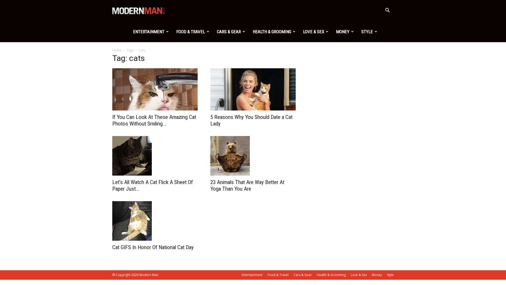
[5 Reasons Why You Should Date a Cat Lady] (253, 89)
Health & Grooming (272, 31)
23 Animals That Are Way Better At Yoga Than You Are (247, 185)
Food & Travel (190, 31)
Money (342, 31)
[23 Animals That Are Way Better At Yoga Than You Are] (253, 156)
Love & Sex (313, 31)
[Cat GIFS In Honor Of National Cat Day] (155, 221)
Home (116, 50)
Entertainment (148, 31)
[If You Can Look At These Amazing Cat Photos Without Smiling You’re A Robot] (155, 89)
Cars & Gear (229, 31)
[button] (387, 10)
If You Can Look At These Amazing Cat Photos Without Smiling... (154, 120)
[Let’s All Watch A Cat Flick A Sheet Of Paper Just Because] (155, 156)
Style (367, 31)
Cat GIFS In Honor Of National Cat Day (153, 247)
